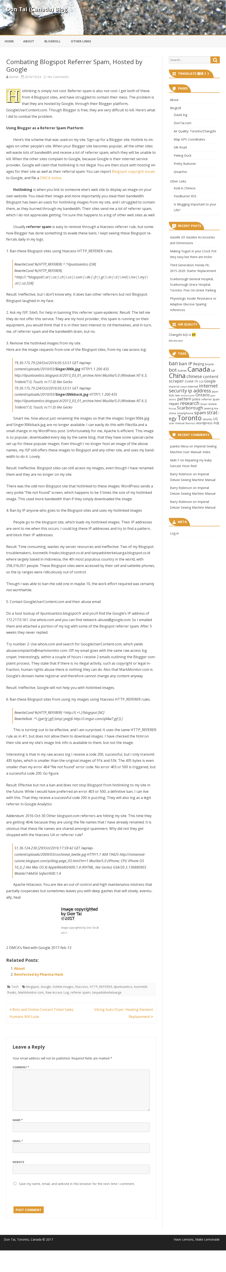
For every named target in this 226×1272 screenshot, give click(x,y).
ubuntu (207, 419)
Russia (172, 408)
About (28, 41)
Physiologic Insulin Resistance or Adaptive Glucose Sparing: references (193, 304)
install (183, 386)
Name (18, 1120)
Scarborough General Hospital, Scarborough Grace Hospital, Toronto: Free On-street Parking (193, 285)
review (212, 404)
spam (200, 412)
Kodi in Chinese (185, 188)
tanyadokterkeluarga (106, 992)
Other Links (81, 41)
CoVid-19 (191, 381)
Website (18, 1162)
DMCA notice (50, 177)
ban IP (185, 363)
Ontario (203, 394)
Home (9, 41)
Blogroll (52, 41)
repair (174, 403)
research (190, 403)
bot (173, 369)
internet (193, 386)
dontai (13, 77)
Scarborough (190, 408)
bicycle (209, 364)
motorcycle (188, 395)
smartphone (185, 413)
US (215, 418)
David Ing (180, 115)
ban (173, 363)
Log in (174, 533)
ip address (199, 390)
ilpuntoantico (123, 987)
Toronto (189, 417)
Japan (215, 391)
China (177, 375)
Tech (15, 987)
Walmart (190, 423)
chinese (194, 376)
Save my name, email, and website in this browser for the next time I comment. (77, 1184)
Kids (171, 395)
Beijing (198, 364)
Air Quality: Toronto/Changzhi (195, 131)
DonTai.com (182, 123)
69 (194, 335)
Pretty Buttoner (185, 164)
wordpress (204, 423)
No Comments (58, 77)
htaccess (81, 987)
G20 (201, 381)
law (177, 395)
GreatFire (180, 172)
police (196, 399)
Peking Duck (182, 155)
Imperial (174, 386)
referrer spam (80, 992)
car (213, 370)
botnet (182, 371)
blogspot (32, 987)
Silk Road (180, 147)
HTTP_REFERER (101, 987)
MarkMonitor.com (31, 992)
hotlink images (63, 987)
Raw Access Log (57, 992)
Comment (21, 1067)
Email (18, 1141)
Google (46, 987)
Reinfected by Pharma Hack (38, 974)
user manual (177, 423)
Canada (198, 369)
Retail (203, 404)
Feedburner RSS (185, 196)
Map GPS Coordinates (189, 139)
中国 (216, 423)
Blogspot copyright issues (133, 171)
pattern (184, 398)
